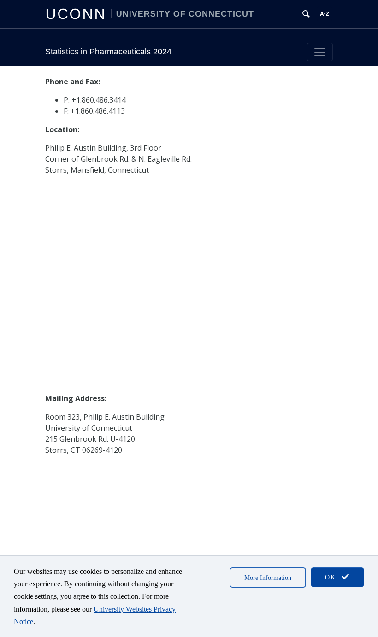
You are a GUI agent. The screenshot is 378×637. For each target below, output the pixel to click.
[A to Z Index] (324, 13)
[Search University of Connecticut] (306, 13)
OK (332, 577)
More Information (267, 577)
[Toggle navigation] (320, 52)
